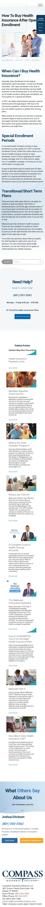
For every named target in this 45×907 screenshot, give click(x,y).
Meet (40, 31)
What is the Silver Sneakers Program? (19, 444)
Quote (41, 27)
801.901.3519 (21, 896)
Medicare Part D (17, 689)
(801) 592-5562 (22, 295)
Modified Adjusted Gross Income (18, 392)
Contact (40, 24)
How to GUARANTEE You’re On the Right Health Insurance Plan (20, 639)
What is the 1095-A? (19, 494)
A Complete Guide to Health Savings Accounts (19, 547)
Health (27, 60)
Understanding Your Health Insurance (16, 249)
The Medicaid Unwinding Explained (20, 601)
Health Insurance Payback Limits (18, 360)
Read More (13, 368)
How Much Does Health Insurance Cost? (21, 737)
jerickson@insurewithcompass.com (19, 901)
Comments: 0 (36, 60)
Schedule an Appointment (31, 840)
